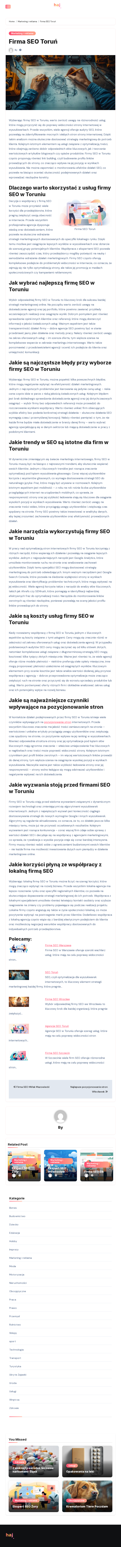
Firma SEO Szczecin (57, 1053)
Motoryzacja (16, 1274)
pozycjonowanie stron (57, 722)
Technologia (16, 1349)
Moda (12, 1266)
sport (12, 1341)
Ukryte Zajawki (17, 1374)
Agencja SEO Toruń (57, 1026)
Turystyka (15, 1366)
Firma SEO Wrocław (57, 999)
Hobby (13, 1241)
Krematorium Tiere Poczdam (87, 1506)
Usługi (12, 1391)
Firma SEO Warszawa (58, 945)
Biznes (13, 1207)
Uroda (13, 1383)
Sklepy (13, 1333)
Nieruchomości (18, 1283)
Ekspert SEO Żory (25, 1506)
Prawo (13, 1308)
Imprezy (14, 1249)
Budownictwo (17, 1216)
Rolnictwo (15, 1324)
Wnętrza (14, 1399)
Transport (15, 1358)
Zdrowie (14, 1408)
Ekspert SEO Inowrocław (57, 1170)
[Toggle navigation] (8, 7)
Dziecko (13, 1224)
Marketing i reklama (22, 33)
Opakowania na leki (80, 1471)
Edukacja (14, 1233)
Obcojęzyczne (17, 1291)
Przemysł (14, 1316)
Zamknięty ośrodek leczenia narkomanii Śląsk (33, 1469)
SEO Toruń (51, 972)
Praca (12, 1299)
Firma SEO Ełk (94, 1171)
